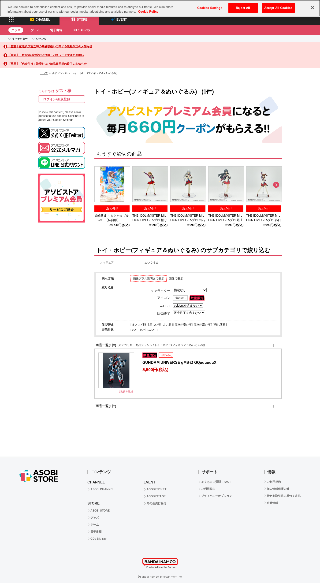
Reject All (243, 8)
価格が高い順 (202, 324)
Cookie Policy (148, 11)
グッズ (15, 30)
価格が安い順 (183, 324)
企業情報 (272, 503)
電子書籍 (56, 30)
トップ (44, 73)
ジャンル (41, 38)
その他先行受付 (156, 503)
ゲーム (35, 30)
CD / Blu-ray (81, 30)
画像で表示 (176, 278)
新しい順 (155, 324)
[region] (160, 8)
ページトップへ (305, 568)
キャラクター (20, 38)
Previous (100, 185)
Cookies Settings (209, 8)
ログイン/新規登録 (56, 99)
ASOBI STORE (100, 510)
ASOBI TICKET (156, 489)
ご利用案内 (208, 488)
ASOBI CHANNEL (102, 489)
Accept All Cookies (278, 8)
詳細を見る (126, 391)
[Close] (312, 8)
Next (275, 185)
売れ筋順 (219, 324)
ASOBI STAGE (156, 496)
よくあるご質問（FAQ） (216, 481)
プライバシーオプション (216, 496)
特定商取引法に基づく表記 (284, 496)
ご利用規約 (274, 481)
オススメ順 (139, 324)
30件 (135, 329)
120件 (152, 329)
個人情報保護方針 (278, 488)
